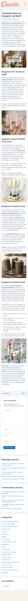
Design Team (5, 534)
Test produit (5, 572)
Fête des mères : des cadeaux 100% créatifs (13, 479)
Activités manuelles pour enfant (10, 521)
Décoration (4, 531)
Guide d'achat (5, 544)
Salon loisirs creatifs (7, 564)
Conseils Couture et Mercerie (9, 526)
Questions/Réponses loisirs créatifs (11, 562)
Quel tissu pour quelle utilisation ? (13, 508)
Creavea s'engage (6, 529)
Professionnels (6, 559)
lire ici (20, 250)
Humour (4, 547)
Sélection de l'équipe (7, 567)
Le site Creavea (6, 549)
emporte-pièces (16, 87)
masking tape (16, 297)
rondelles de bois (19, 217)
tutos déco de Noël (20, 371)
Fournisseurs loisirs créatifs (9, 542)
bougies (4, 158)
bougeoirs (12, 42)
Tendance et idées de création (10, 570)
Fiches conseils (6, 539)
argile (7, 87)
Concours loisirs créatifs (8, 524)
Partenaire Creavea (7, 554)
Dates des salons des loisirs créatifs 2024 (13, 476)
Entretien (4, 536)
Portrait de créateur (7, 557)
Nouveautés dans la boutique (9, 552)
